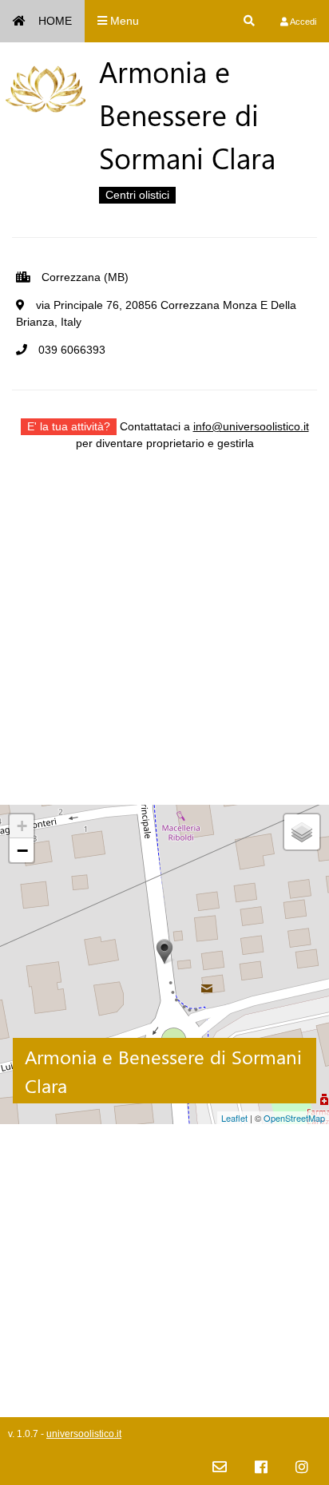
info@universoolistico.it (251, 426)
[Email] (220, 1468)
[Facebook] (261, 1468)
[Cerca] (249, 21)
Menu (123, 20)
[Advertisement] (164, 640)
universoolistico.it (83, 1433)
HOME (55, 20)
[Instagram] (302, 1468)
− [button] (22, 850)
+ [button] (22, 826)
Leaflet (234, 1117)
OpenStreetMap (294, 1117)
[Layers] (301, 831)
